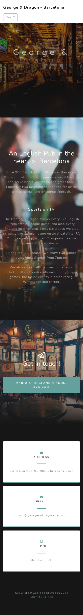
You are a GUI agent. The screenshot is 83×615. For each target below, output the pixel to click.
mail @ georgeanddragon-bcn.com (41, 384)
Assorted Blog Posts (41, 596)
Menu (9, 17)
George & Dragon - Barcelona (33, 7)
